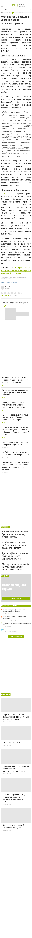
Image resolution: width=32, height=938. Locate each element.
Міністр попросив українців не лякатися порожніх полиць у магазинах (15, 567)
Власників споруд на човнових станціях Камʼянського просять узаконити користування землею (16, 466)
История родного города (14, 587)
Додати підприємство (16, 636)
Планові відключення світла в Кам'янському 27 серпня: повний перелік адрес (15, 417)
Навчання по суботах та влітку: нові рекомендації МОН (15, 443)
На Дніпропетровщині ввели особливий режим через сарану (16, 453)
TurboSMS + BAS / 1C (11, 743)
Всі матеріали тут (16, 598)
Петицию (5, 193)
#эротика (9, 283)
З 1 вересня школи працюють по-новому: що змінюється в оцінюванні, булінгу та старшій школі (15, 431)
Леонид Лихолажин (10, 287)
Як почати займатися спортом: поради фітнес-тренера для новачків (15, 392)
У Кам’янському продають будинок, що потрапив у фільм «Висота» (15, 534)
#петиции (3, 283)
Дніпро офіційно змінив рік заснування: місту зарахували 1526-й (15, 556)
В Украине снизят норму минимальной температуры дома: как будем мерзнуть (16, 270)
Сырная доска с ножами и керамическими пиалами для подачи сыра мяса (16, 716)
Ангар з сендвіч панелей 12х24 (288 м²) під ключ (13, 826)
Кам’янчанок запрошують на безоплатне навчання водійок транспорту (15, 545)
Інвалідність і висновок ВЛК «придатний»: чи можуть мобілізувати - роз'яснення (14, 404)
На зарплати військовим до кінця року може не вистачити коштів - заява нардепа (15, 379)
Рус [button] (6, 9)
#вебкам (15, 283)
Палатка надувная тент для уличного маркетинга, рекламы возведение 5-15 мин (15, 798)
